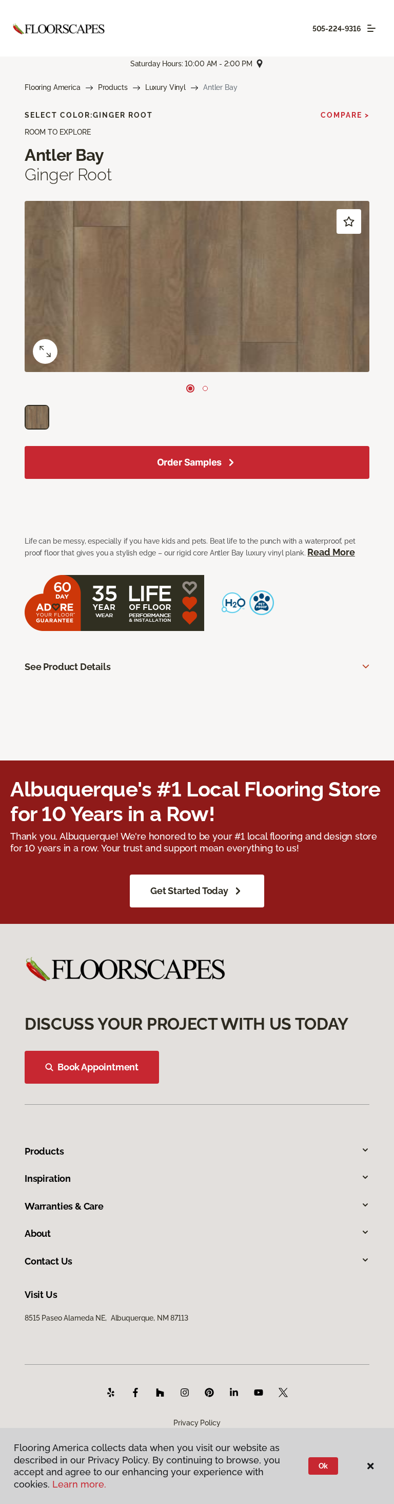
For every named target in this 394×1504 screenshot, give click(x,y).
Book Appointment (98, 1067)
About (38, 1233)
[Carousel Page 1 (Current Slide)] (190, 388)
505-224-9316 (336, 29)
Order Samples (189, 462)
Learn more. (79, 1484)
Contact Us (48, 1261)
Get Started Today (189, 890)
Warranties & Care (64, 1206)
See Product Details (68, 666)
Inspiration (48, 1178)
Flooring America (53, 87)
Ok (323, 1466)
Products (113, 87)
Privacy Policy (196, 1423)
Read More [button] (330, 552)
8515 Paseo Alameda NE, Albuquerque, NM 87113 (106, 1318)
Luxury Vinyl (165, 87)
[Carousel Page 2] (205, 388)
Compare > (345, 115)
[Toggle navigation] (371, 28)
